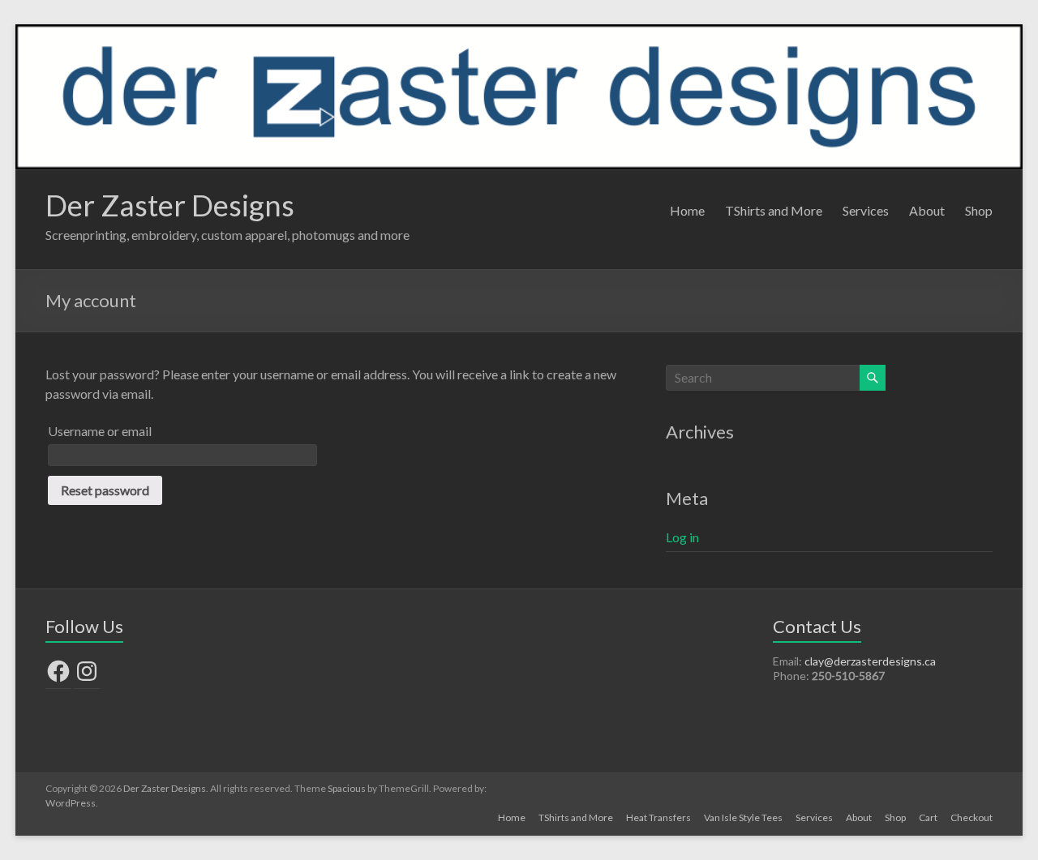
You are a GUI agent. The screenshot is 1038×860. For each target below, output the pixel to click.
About (927, 210)
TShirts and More (773, 210)
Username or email (100, 431)
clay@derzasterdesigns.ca (870, 661)
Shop (979, 210)
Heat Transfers (658, 817)
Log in (682, 537)
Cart (928, 817)
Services (866, 210)
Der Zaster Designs (169, 205)
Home (687, 210)
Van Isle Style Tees (743, 817)
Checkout (971, 817)
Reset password (105, 490)
